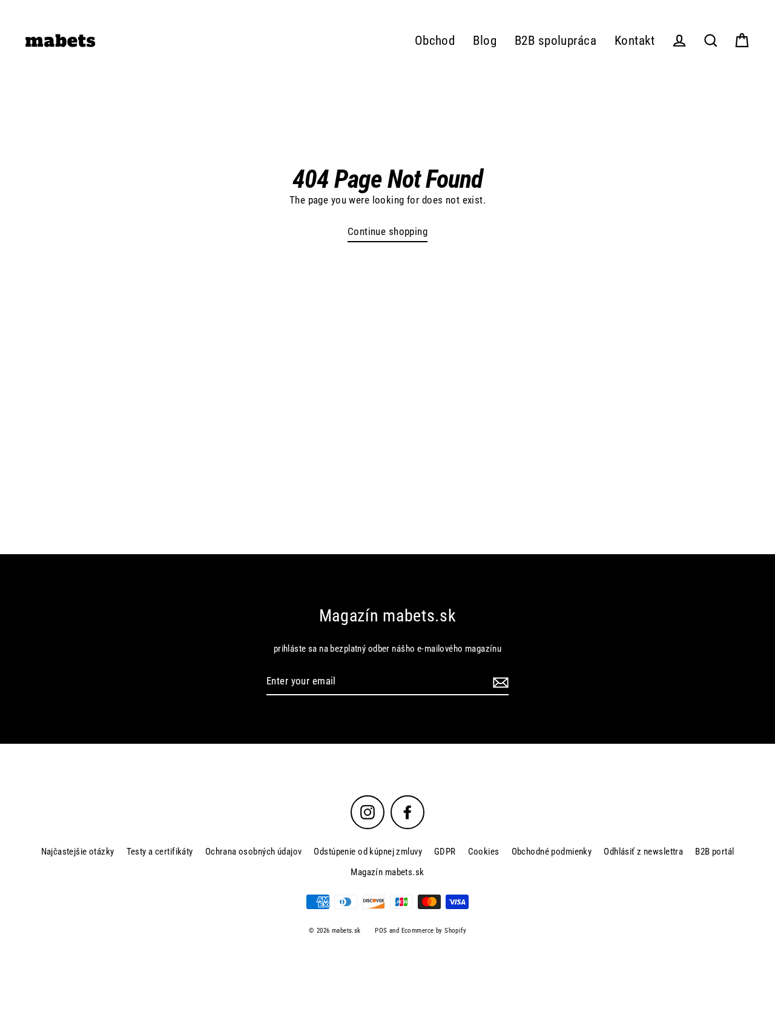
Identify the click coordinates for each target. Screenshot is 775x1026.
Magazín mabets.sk (387, 872)
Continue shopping (387, 231)
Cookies (484, 851)
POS (381, 931)
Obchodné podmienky (552, 851)
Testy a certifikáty (160, 851)
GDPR (445, 851)
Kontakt (635, 40)
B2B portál (714, 851)
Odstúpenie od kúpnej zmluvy (367, 851)
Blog (484, 40)
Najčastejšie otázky (77, 851)
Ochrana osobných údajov (253, 851)
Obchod (435, 40)
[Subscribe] (499, 681)
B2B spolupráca (555, 40)
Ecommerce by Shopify (434, 931)
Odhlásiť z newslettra (643, 851)
